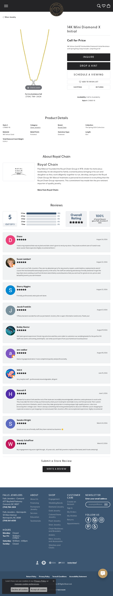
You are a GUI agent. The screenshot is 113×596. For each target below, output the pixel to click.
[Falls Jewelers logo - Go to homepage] (56, 9)
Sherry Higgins (24, 287)
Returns (100, 87)
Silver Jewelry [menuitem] (54, 525)
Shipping (78, 87)
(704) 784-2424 (33, 97)
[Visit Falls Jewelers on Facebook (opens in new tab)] (88, 520)
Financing (34, 503)
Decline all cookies (20, 589)
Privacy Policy (40, 581)
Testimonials (35, 521)
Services (33, 513)
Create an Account (71, 503)
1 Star (23, 224)
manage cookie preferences (27, 584)
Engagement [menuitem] (54, 499)
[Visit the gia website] (52, 563)
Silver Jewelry (10, 17)
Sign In (70, 508)
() (58, 213)
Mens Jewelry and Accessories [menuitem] (56, 540)
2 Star (23, 222)
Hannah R (21, 391)
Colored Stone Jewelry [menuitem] (55, 516)
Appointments (73, 524)
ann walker (22, 350)
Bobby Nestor (23, 327)
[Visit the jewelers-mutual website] (72, 563)
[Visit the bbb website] (37, 563)
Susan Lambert (24, 259)
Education (34, 517)
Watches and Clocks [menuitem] (54, 546)
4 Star (23, 216)
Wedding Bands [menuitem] (56, 503)
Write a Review (56, 469)
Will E (19, 370)
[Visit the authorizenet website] (43, 563)
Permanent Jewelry (35, 508)
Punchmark (61, 590)
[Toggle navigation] (6, 6)
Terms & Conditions (59, 577)
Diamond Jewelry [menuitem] (56, 507)
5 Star (23, 213)
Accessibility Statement (78, 577)
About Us (34, 499)
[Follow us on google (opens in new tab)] (95, 520)
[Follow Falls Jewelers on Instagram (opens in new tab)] (101, 520)
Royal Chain (62, 127)
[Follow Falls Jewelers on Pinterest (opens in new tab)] (88, 526)
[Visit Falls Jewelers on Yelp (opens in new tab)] (95, 526)
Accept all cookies (38, 589)
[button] (99, 6)
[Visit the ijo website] (61, 563)
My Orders (71, 512)
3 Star (23, 219)
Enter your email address (96, 499)
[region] (33, 60)
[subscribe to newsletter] (106, 504)
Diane (19, 237)
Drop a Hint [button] (88, 66)
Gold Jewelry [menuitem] (54, 511)
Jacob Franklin (24, 307)
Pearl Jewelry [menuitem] (54, 521)
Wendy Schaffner (25, 441)
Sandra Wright (24, 420)
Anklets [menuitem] (52, 535)
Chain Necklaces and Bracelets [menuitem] (56, 530)
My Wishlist (72, 516)
